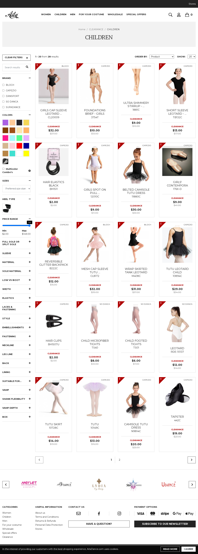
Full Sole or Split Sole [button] (10, 243)
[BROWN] (5, 131)
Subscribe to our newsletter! (165, 523)
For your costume (12, 525)
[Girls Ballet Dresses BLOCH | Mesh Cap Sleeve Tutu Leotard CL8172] (95, 243)
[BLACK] (19, 123)
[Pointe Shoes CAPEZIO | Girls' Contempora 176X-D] (177, 160)
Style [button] (6, 318)
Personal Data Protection (49, 525)
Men (4, 520)
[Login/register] (179, 15)
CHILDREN (60, 14)
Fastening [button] (9, 336)
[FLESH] (26, 131)
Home (81, 29)
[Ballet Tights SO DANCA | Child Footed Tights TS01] (136, 319)
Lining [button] (6, 372)
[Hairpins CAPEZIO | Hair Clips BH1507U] (54, 319)
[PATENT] (5, 162)
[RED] (19, 146)
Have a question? (99, 523)
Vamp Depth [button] (10, 408)
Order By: (141, 56)
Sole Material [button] (11, 271)
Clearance (7, 537)
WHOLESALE (115, 14)
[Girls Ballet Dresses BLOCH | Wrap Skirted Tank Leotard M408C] (136, 243)
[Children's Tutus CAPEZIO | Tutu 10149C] (95, 399)
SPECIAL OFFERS (136, 14)
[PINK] (12, 146)
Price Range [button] (10, 219)
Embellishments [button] (13, 327)
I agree (188, 549)
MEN (72, 14)
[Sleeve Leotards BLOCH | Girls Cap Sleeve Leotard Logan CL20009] (54, 85)
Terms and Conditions (47, 516)
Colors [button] (7, 115)
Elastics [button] (8, 298)
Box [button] (5, 417)
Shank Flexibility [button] (13, 399)
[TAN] (5, 154)
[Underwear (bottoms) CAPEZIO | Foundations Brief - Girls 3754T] (95, 85)
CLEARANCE (96, 29)
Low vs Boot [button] (11, 280)
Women (6, 512)
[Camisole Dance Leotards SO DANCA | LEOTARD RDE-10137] (177, 323)
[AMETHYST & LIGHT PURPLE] (5, 123)
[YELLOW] (26, 154)
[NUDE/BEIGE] (5, 146)
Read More (170, 549)
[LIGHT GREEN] (19, 139)
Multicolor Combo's (10, 171)
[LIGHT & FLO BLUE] (12, 139)
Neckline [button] (8, 345)
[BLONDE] (26, 123)
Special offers (9, 533)
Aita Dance (12, 14)
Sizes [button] (5, 181)
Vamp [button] (5, 390)
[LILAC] (26, 139)
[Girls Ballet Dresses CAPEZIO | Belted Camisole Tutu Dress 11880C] (136, 164)
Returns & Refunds (45, 520)
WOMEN (46, 14)
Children (6, 516)
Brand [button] (6, 78)
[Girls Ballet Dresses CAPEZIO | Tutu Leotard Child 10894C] (177, 243)
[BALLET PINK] (12, 123)
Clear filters (14, 57)
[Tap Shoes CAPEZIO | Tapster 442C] (177, 395)
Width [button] (6, 289)
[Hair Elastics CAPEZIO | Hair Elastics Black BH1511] (54, 160)
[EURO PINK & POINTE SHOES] (19, 131)
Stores (192, 3)
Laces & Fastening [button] (9, 308)
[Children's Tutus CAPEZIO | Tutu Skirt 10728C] (54, 399)
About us (40, 512)
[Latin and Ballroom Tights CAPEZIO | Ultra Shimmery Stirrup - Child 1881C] (136, 81)
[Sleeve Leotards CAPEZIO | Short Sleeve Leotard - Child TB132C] (177, 85)
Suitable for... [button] (12, 381)
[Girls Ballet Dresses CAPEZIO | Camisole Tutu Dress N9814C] (136, 399)
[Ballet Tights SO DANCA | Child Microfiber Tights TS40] (95, 319)
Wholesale (8, 529)
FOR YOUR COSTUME (91, 14)
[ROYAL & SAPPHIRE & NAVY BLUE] (26, 146)
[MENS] (7, 209)
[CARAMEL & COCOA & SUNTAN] (12, 131)
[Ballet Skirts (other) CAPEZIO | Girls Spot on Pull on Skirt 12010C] (95, 164)
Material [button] (8, 262)
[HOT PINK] (5, 139)
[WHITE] (19, 154)
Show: (181, 56)
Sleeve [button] (6, 253)
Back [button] (5, 363)
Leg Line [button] (7, 354)
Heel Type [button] (8, 199)
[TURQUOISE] (12, 154)
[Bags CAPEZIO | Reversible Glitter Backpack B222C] (54, 240)
